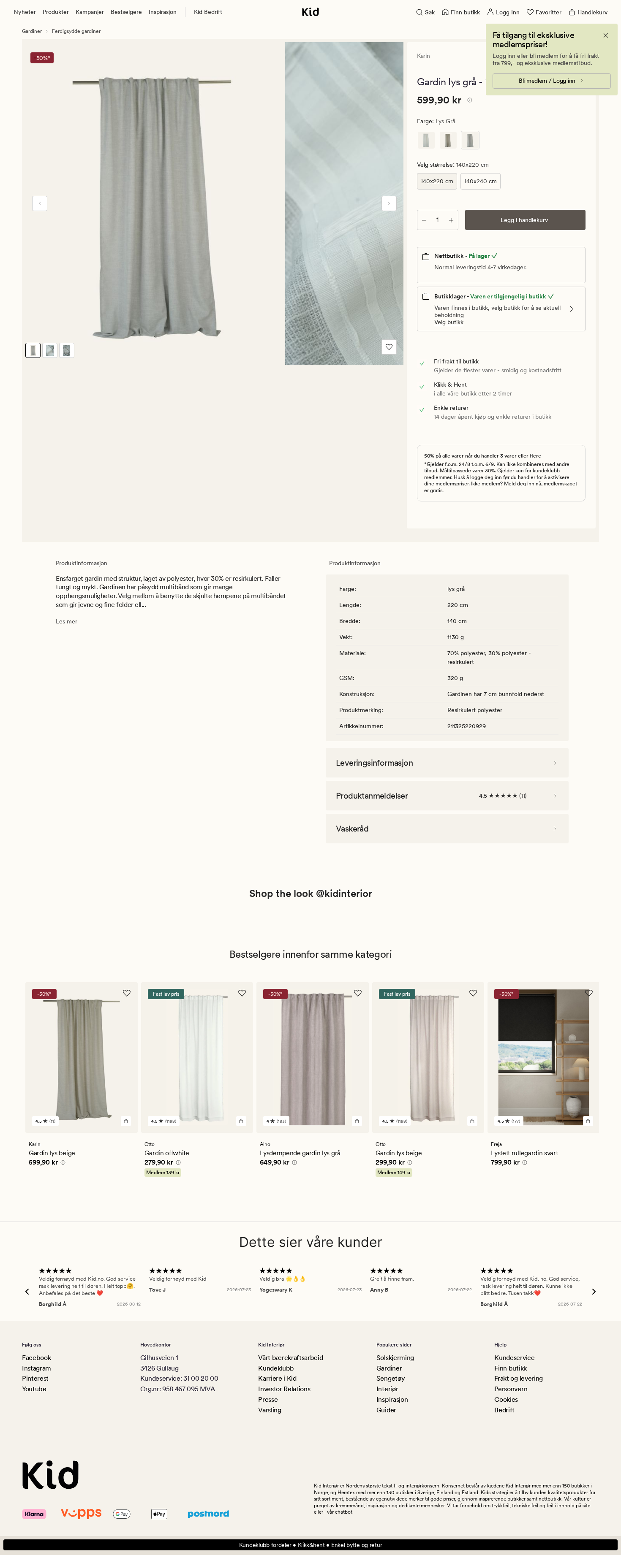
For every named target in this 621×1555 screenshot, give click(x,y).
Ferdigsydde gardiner (76, 31)
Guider (386, 1410)
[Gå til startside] (310, 12)
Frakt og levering (518, 1378)
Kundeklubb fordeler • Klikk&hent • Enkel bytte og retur (310, 1544)
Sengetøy (390, 1378)
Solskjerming (395, 1358)
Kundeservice (514, 1358)
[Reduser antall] (424, 220)
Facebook (36, 1358)
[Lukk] (606, 35)
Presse (268, 1399)
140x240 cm (480, 181)
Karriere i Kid (277, 1378)
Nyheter (25, 11)
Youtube (34, 1389)
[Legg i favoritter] (389, 347)
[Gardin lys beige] (448, 140)
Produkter (56, 11)
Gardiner (32, 31)
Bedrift (504, 1410)
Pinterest (35, 1378)
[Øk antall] (451, 220)
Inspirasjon (163, 11)
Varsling (269, 1410)
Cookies (506, 1399)
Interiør (387, 1389)
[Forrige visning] (39, 203)
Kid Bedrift (208, 11)
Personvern (510, 1389)
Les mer (66, 621)
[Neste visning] (389, 203)
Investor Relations (284, 1389)
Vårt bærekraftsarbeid (290, 1358)
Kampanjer (90, 11)
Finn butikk (510, 1368)
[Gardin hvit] (426, 140)
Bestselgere (126, 11)
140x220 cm (437, 181)
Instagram (36, 1368)
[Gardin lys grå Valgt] (470, 140)
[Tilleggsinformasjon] (468, 101)
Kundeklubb (276, 1368)
